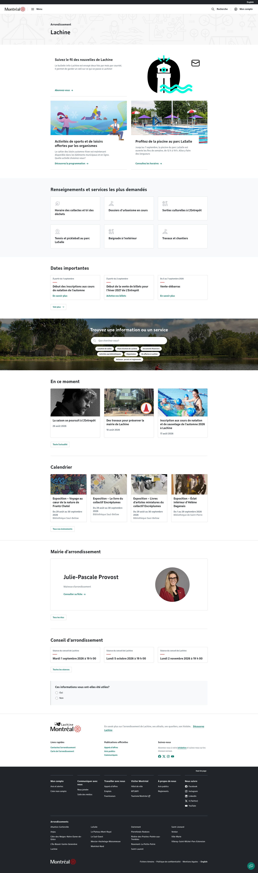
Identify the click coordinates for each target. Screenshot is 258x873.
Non (61, 698)
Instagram (193, 791)
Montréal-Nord (97, 846)
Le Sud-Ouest (97, 837)
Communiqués (110, 755)
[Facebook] (159, 756)
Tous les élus (58, 617)
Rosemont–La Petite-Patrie (143, 844)
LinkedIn (192, 796)
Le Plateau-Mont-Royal (101, 832)
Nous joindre (82, 790)
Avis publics (109, 751)
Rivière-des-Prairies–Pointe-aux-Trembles (145, 838)
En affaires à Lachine (149, 354)
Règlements (163, 791)
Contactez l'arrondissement (63, 747)
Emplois (107, 791)
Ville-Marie (176, 837)
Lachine (54, 849)
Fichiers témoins (147, 862)
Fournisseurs (109, 796)
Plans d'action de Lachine (127, 349)
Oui (61, 692)
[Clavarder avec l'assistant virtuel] (251, 866)
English (250, 2)
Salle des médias (84, 794)
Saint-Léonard (177, 827)
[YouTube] (172, 756)
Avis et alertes (57, 786)
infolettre (182, 748)
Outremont (136, 827)
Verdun (174, 832)
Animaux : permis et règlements (128, 359)
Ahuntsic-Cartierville (60, 827)
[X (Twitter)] (164, 756)
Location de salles (105, 349)
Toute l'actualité (60, 444)
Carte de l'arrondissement (62, 751)
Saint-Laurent (137, 849)
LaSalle (94, 827)
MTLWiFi (135, 791)
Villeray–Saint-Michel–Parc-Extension (188, 841)
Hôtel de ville (137, 786)
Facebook (193, 786)
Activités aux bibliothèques (110, 354)
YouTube (192, 806)
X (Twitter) (193, 801)
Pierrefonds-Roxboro (140, 832)
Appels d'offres (111, 747)
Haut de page (201, 771)
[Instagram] (168, 756)
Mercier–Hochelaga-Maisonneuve (106, 841)
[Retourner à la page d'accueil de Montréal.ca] (15, 9)
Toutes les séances (61, 669)
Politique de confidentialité (168, 862)
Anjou (53, 832)
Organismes (131, 354)
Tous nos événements (62, 529)
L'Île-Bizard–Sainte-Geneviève (64, 844)
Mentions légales (190, 862)
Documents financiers (151, 349)
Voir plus (57, 307)
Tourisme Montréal (139, 796)
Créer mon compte (59, 791)
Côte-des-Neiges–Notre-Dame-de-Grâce (66, 838)
